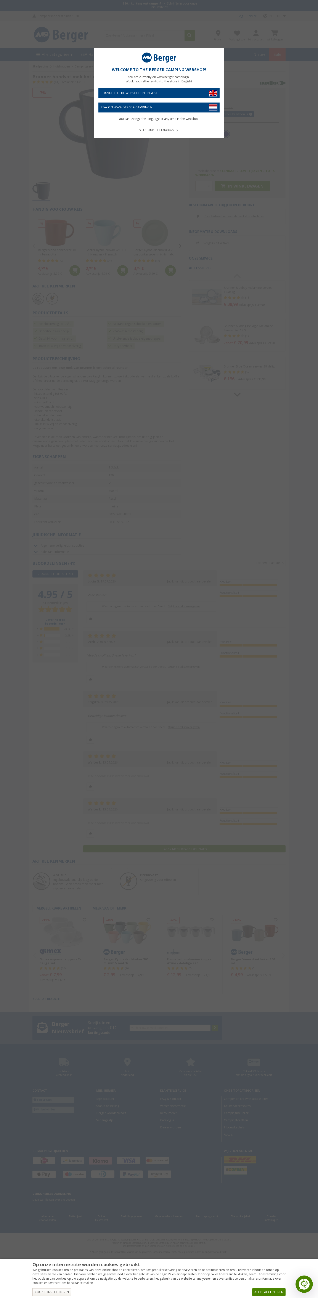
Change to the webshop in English (129, 93)
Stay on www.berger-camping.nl (127, 107)
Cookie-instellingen (52, 1292)
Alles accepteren (268, 1292)
